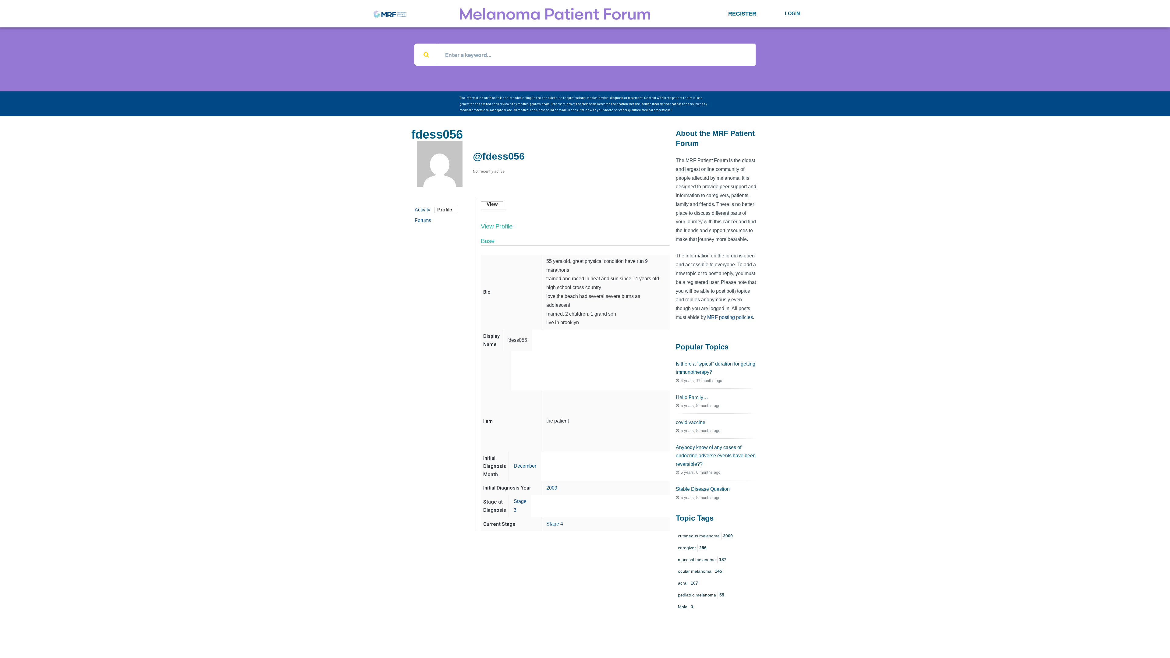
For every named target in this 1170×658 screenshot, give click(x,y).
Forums (423, 220)
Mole (685, 606)
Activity (422, 209)
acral (688, 583)
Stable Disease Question (703, 489)
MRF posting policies (730, 317)
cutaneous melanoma (705, 535)
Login (792, 13)
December (525, 466)
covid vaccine (690, 422)
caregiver (692, 547)
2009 (551, 487)
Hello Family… (692, 397)
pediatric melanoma (701, 595)
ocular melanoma (700, 571)
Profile (444, 209)
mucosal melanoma (702, 559)
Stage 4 (554, 523)
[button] (742, 13)
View (492, 204)
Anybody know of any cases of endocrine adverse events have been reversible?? (716, 455)
